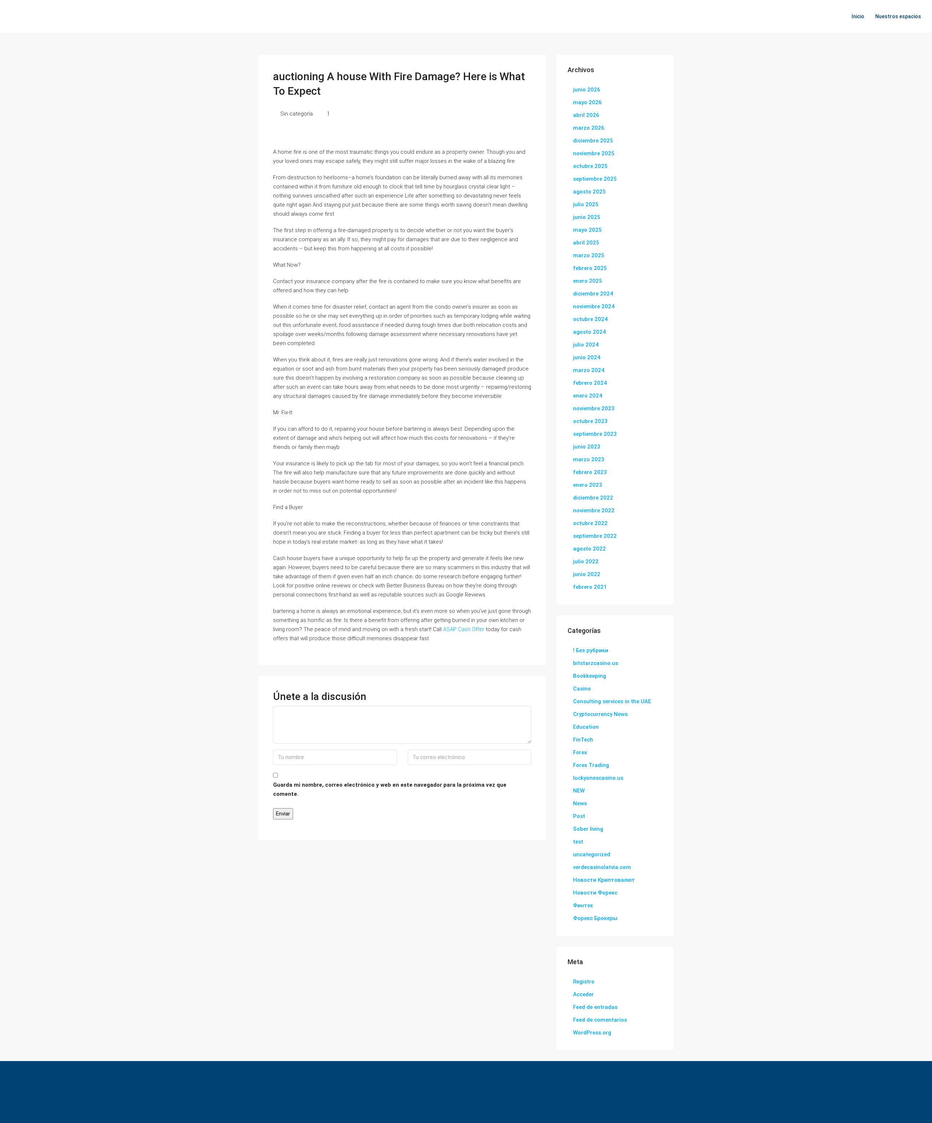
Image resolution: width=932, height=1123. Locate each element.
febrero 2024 (590, 383)
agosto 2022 (589, 548)
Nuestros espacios (898, 16)
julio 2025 (586, 204)
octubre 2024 (590, 319)
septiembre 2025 (595, 179)
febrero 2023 (590, 472)
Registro (584, 981)
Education (586, 727)
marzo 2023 (588, 459)
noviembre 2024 (594, 306)
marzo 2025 (588, 255)
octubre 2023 (590, 421)
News (580, 803)
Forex (580, 752)
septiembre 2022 (595, 536)
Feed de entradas (595, 1007)
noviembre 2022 (594, 510)
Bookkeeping (589, 676)
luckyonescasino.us (598, 778)
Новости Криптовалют (604, 880)
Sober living (588, 829)
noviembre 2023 (594, 408)
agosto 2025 (589, 191)
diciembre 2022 (593, 497)
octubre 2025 (590, 166)
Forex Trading (591, 765)
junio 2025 (586, 217)
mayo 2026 (587, 102)
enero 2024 (587, 395)
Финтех (583, 905)
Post (579, 816)
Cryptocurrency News (600, 714)
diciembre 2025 (593, 140)
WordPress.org (592, 1032)
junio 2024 (586, 357)
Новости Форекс (595, 892)
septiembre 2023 (595, 434)
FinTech (583, 739)
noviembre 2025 (594, 153)
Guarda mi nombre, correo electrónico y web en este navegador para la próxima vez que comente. (389, 789)
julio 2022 (586, 561)
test (578, 841)
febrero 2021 (590, 587)
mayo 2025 (587, 230)
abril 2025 (586, 242)
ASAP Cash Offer (463, 629)
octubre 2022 (590, 523)
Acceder (583, 994)
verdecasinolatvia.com (602, 867)
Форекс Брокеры (595, 918)
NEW (579, 790)
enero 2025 (587, 281)
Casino (582, 688)
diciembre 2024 (593, 293)
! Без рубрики (590, 650)
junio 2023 (586, 446)
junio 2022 (586, 574)
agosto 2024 (589, 332)
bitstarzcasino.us (595, 663)
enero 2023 (587, 485)
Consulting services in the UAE (612, 701)
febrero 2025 (590, 268)
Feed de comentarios (600, 1020)
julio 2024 (586, 344)
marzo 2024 (588, 370)
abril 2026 (586, 115)
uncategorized (591, 854)
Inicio (858, 16)
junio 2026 (586, 89)
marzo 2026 (588, 128)
